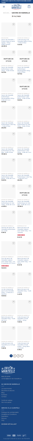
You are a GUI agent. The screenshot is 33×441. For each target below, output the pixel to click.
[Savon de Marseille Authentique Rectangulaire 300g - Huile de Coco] (8, 85)
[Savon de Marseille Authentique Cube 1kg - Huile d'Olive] (8, 113)
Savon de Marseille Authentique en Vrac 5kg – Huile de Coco (23, 203)
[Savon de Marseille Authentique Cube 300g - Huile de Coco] (24, 139)
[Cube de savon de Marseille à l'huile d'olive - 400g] (24, 307)
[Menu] (4, 6)
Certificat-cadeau (6, 400)
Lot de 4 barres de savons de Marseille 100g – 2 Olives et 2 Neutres (7, 291)
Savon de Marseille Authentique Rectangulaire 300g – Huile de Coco (8, 97)
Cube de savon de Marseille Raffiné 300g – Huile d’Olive (24, 41)
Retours (4, 418)
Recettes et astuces (7, 390)
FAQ (2, 420)
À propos (4, 394)
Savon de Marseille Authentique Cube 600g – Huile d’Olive (23, 96)
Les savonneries (6, 388)
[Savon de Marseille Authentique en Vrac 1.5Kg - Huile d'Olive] (24, 113)
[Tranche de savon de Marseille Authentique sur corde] (8, 217)
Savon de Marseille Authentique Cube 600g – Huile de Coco (8, 177)
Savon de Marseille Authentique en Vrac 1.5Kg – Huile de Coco (8, 203)
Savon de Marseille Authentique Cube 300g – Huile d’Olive (7, 69)
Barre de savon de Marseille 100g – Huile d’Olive (24, 290)
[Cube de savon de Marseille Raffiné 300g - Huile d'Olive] (24, 30)
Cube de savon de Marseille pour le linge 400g (8, 344)
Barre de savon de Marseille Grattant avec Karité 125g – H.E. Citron (24, 261)
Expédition (4, 416)
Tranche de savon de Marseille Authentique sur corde (8, 229)
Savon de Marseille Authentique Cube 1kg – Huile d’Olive (8, 124)
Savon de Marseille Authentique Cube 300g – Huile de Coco (24, 150)
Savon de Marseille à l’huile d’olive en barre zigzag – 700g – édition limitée (8, 42)
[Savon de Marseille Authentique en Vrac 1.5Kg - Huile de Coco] (8, 191)
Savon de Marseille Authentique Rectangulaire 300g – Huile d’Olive (24, 70)
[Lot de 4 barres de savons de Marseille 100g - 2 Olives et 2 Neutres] (8, 279)
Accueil (6, 13)
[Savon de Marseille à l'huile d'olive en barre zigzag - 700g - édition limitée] (8, 30)
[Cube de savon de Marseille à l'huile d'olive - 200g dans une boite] (24, 333)
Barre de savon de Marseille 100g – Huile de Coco (8, 318)
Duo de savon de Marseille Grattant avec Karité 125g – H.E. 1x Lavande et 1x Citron (8, 261)
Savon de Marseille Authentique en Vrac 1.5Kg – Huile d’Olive (23, 124)
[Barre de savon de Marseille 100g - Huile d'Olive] (24, 279)
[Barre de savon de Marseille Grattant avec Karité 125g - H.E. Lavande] (24, 217)
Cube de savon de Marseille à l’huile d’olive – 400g (23, 318)
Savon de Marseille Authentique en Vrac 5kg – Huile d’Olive (7, 150)
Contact (4, 396)
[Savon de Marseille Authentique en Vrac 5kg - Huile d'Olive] (8, 139)
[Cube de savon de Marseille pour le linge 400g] (8, 333)
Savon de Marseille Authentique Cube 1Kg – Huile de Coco (24, 177)
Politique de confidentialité (10, 412)
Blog (2, 392)
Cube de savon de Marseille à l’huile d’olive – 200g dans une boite (23, 345)
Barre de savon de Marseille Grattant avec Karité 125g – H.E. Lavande (24, 230)
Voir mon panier (6, 402)
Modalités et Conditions (8, 414)
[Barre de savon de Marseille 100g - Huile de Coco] (8, 307)
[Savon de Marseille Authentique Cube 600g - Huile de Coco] (8, 165)
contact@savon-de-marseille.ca (11, 378)
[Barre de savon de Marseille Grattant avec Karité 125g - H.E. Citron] (24, 248)
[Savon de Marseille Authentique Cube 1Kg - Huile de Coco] (24, 165)
